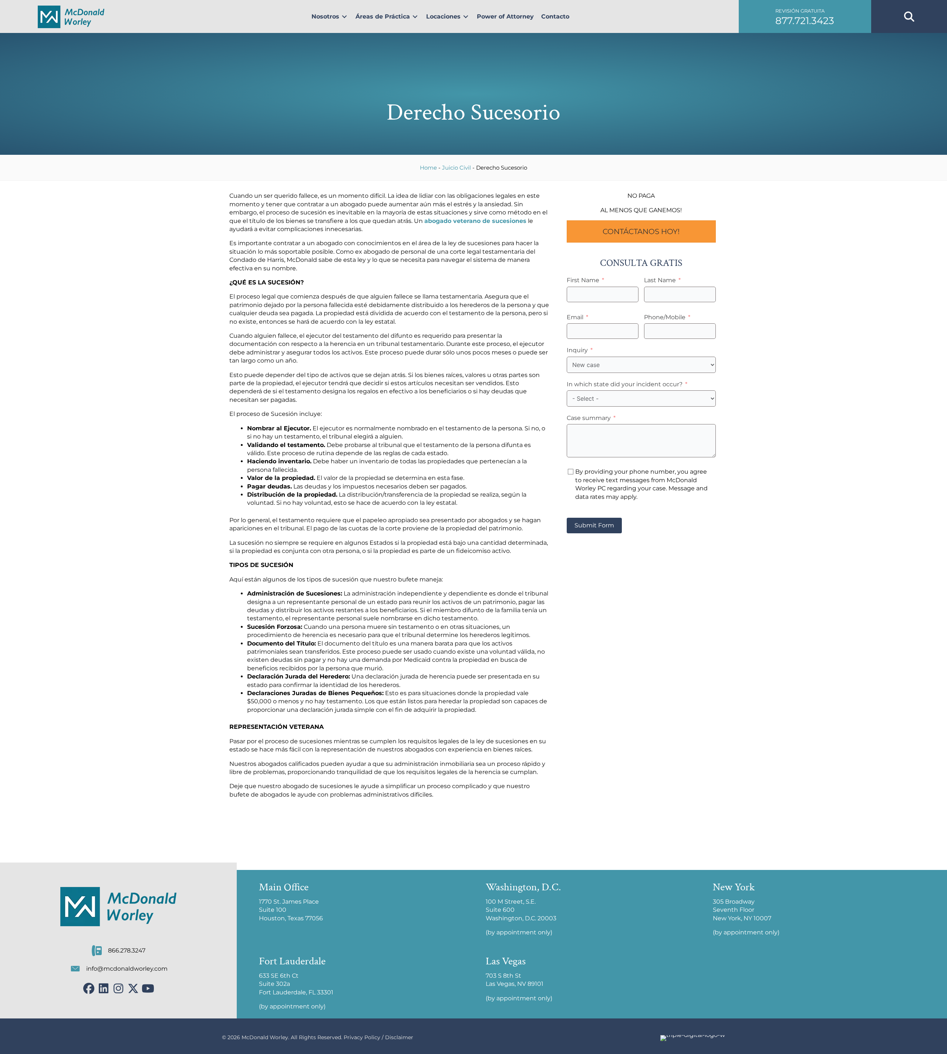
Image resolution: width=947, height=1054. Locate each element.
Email (575, 317)
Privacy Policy (362, 1037)
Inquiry (577, 350)
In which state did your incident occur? (625, 384)
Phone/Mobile (664, 317)
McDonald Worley (265, 1037)
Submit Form (594, 525)
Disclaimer (399, 1037)
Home (428, 167)
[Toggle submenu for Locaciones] (465, 17)
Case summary (589, 417)
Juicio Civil (456, 167)
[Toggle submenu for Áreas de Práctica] (415, 17)
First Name (583, 280)
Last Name (660, 280)
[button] (805, 17)
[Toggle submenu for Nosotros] (344, 17)
